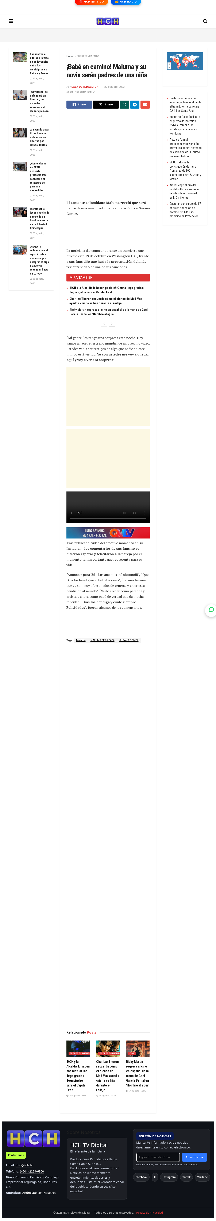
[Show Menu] (11, 21)
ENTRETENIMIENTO (88, 56)
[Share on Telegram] (134, 105)
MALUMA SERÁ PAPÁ (102, 640)
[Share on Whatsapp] (124, 105)
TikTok (186, 1177)
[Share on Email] (145, 105)
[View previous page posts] (104, 324)
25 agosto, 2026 (77, 1095)
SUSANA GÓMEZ (129, 640)
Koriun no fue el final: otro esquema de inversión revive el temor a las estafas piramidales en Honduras (185, 125)
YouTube (202, 1177)
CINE (132, 1053)
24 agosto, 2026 (137, 1091)
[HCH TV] (33, 1138)
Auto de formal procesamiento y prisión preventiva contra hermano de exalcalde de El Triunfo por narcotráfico (186, 148)
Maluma (81, 640)
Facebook (141, 1177)
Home (69, 56)
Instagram (169, 1177)
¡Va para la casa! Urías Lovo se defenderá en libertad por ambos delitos (39, 137)
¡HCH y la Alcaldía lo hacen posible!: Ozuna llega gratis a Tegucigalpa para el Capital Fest (78, 1076)
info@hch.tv (24, 1165)
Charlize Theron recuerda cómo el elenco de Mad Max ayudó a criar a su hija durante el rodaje (107, 1076)
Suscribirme (194, 1157)
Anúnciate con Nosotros (39, 1193)
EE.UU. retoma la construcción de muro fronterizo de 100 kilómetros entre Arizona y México (185, 170)
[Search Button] (205, 21)
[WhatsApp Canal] (211, 610)
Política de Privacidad (149, 1212)
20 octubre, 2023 (114, 86)
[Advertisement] (108, 34)
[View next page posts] (112, 324)
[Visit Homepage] (108, 21)
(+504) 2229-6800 (32, 1171)
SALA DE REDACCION (85, 86)
